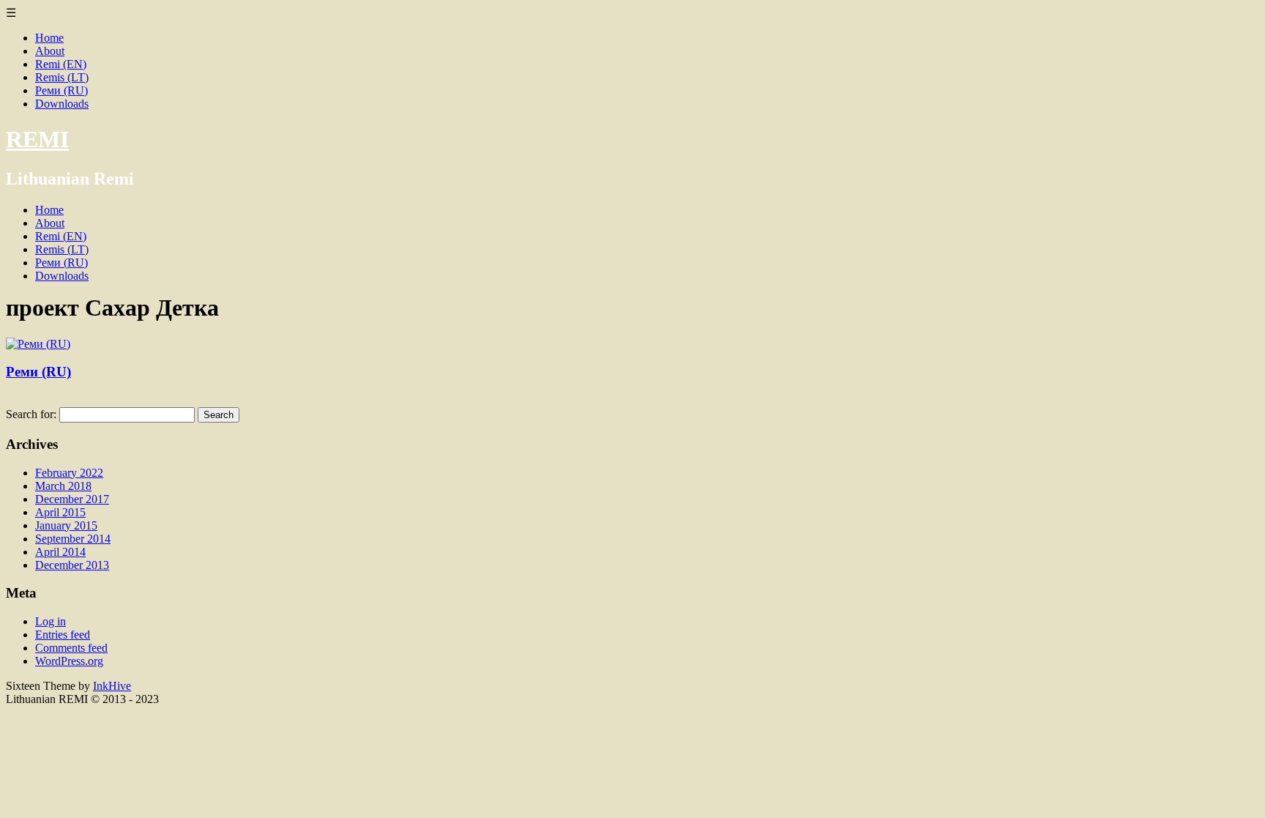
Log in (50, 621)
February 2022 (69, 472)
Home (49, 37)
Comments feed (71, 648)
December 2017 (72, 499)
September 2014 (73, 538)
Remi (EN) (60, 64)
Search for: (31, 414)
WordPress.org (69, 661)
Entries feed (62, 634)
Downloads (62, 103)
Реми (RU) (61, 90)
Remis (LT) (62, 77)
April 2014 (60, 552)
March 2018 (63, 486)
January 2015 (66, 525)
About (49, 51)
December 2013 (72, 565)
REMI (37, 139)
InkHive (112, 686)
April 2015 (60, 512)
